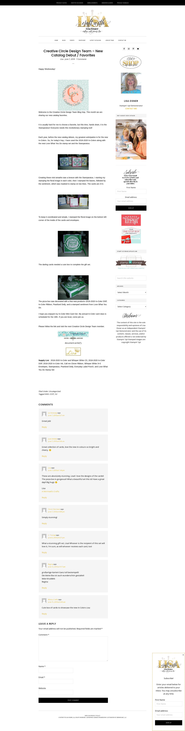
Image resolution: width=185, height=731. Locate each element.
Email (42, 677)
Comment (44, 634)
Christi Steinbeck (54, 509)
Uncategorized (55, 391)
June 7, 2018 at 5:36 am (56, 441)
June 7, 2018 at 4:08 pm (56, 512)
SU (56, 394)
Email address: (131, 197)
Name (42, 666)
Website (42, 688)
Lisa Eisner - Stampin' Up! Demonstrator (92, 22)
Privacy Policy (95, 715)
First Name (131, 187)
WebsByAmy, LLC (122, 717)
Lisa (49, 468)
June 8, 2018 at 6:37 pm (56, 538)
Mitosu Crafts (53, 599)
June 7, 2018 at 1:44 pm (56, 470)
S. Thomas (52, 535)
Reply (44, 427)
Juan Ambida (52, 439)
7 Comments (81, 59)
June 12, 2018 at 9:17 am (56, 567)
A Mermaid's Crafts (50, 491)
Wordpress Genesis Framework (96, 717)
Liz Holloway (52, 413)
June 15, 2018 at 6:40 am (56, 602)
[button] (130, 39)
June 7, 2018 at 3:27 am (56, 415)
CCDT (52, 394)
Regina (50, 564)
